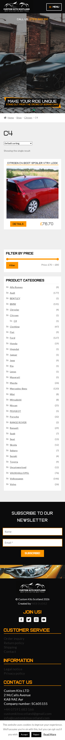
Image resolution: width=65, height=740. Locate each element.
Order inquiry (14, 638)
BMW (13, 304)
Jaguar (13, 354)
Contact (10, 651)
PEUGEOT (15, 411)
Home (11, 117)
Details (18, 224)
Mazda (13, 382)
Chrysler (14, 309)
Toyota (14, 461)
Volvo (13, 484)
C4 (15, 321)
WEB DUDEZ (39, 603)
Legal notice (13, 669)
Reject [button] (36, 734)
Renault (14, 428)
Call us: (32, 19)
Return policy (14, 643)
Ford (12, 337)
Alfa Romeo (16, 287)
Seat (12, 439)
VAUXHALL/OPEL (19, 473)
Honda (13, 343)
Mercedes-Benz (18, 388)
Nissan (13, 405)
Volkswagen (16, 478)
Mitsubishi (16, 399)
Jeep (12, 360)
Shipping (10, 647)
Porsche (14, 416)
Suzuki (13, 456)
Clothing (15, 326)
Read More (50, 734)
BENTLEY (15, 298)
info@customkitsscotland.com (27, 718)
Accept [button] (24, 734)
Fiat (12, 332)
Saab (12, 433)
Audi (12, 292)
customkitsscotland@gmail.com (28, 714)
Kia (12, 366)
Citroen (28, 117)
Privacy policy (14, 673)
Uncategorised (18, 467)
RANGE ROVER (18, 422)
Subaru (14, 450)
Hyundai (14, 349)
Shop (19, 117)
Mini (12, 394)
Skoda (13, 444)
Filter (12, 265)
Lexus (13, 371)
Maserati (15, 377)
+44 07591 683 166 (19, 709)
